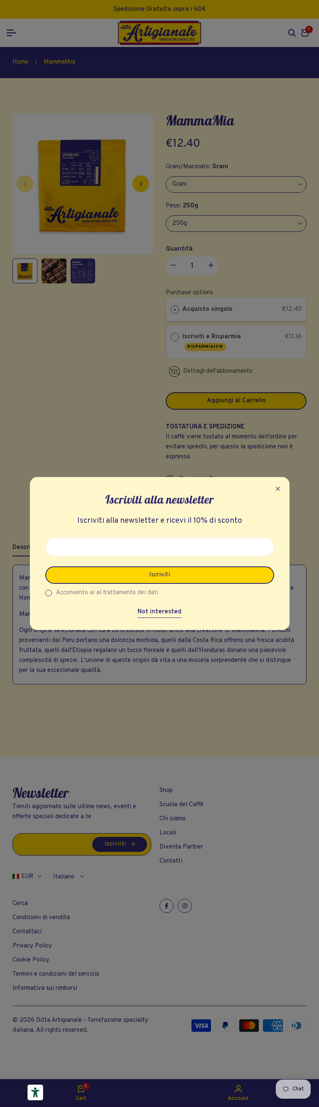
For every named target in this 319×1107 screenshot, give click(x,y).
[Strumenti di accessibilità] (35, 1092)
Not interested (159, 612)
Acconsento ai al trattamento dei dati (107, 593)
